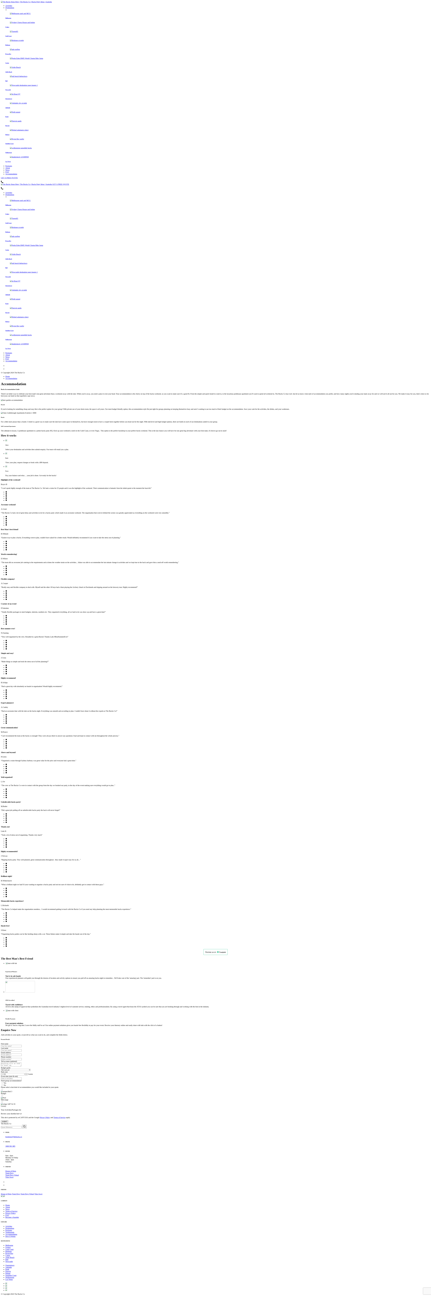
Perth (7, 1269)
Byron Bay (9, 1253)
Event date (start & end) (9, 1076)
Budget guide (5, 1068)
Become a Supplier (12, 1217)
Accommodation (11, 174)
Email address (6, 1053)
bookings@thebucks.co (13, 1137)
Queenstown (9, 1265)
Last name (4, 1048)
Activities (8, 6)
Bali (6, 1259)
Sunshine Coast (10, 1275)
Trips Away (9, 1177)
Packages (8, 166)
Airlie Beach (9, 1257)
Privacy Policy (45, 1117)
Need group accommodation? (11, 1081)
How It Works (10, 1236)
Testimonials (9, 1232)
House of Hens (10, 1171)
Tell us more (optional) (9, 1061)
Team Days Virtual (12, 1175)
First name (4, 1044)
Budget (3, 1093)
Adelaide (8, 1267)
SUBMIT (4, 1121)
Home (7, 376)
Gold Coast (9, 1249)
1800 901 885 (10, 1146)
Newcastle (9, 1261)
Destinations (9, 8)
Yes (5, 1083)
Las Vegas (9, 1279)
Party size (4, 1072)
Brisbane (8, 1251)
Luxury (3, 1106)
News (7, 170)
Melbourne (9, 1245)
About (7, 168)
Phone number (6, 1057)
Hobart (7, 1273)
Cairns (7, 1255)
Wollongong (9, 1277)
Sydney (8, 1247)
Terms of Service (60, 1117)
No (5, 1085)
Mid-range (4, 1100)
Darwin (8, 1271)
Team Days (9, 1173)
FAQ (7, 172)
